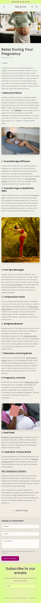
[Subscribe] (35, 586)
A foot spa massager (14, 285)
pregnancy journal (31, 382)
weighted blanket (30, 336)
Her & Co (12, 598)
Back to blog (22, 510)
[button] (4, 7)
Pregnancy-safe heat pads (11, 437)
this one (18, 110)
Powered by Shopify (21, 598)
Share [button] (5, 63)
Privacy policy (32, 598)
